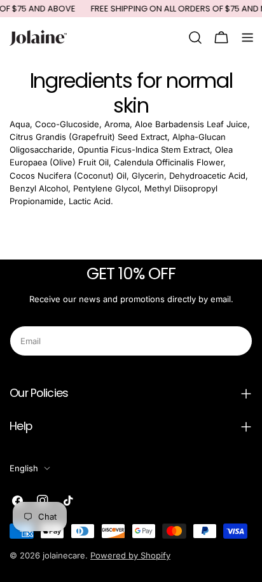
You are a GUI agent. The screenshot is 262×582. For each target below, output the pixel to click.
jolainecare (64, 555)
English (24, 468)
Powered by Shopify (130, 555)
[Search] (195, 37)
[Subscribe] (237, 341)
